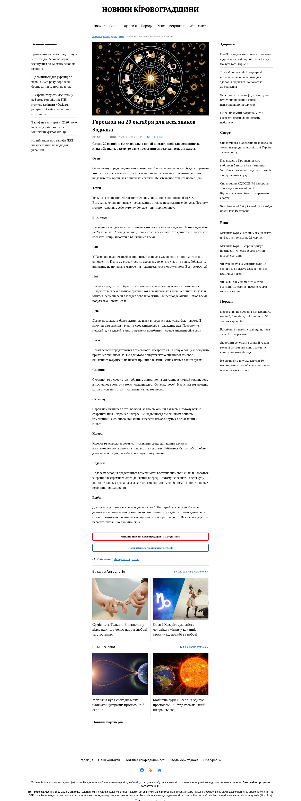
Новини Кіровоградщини (104, 36)
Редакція (86, 760)
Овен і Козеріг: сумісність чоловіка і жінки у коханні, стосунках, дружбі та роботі (175, 629)
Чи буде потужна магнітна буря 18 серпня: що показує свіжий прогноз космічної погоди (243, 268)
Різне (161, 26)
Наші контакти (109, 760)
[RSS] (150, 771)
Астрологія (177, 26)
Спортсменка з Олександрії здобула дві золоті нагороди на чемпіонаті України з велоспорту (246, 147)
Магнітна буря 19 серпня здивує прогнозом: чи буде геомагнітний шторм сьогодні (179, 705)
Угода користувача (184, 760)
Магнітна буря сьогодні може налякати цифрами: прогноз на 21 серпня (119, 705)
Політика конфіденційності (145, 760)
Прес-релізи (212, 760)
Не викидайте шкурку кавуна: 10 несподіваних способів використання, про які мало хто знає (245, 365)
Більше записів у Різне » (194, 647)
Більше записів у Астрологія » (191, 571)
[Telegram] (159, 771)
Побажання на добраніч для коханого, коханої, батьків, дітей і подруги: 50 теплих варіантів (245, 316)
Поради (147, 26)
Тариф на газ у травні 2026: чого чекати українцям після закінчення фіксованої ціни (54, 127)
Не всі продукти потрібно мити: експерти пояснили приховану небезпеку (241, 117)
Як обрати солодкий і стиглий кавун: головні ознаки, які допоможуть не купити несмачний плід (244, 347)
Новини (99, 26)
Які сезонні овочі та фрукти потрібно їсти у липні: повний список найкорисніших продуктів (245, 99)
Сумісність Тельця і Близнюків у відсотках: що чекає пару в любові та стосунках (119, 629)
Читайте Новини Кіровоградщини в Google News (150, 536)
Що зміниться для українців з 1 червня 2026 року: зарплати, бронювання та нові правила (53, 81)
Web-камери (199, 26)
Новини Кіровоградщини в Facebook (150, 547)
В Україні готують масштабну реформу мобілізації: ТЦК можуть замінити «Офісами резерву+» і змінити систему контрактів (52, 104)
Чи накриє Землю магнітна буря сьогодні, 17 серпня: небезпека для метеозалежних (243, 286)
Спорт (114, 26)
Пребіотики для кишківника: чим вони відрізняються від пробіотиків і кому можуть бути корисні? (245, 59)
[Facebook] (141, 771)
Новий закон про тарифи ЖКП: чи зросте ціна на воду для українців (53, 145)
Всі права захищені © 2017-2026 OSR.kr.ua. (54, 791)
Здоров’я (130, 26)
